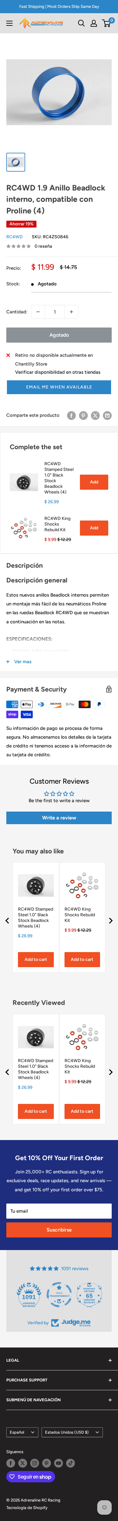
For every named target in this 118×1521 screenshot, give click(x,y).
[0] (106, 23)
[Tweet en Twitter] (95, 415)
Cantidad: (16, 312)
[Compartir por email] (107, 415)
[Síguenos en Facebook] (10, 1463)
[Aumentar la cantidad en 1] (71, 311)
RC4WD (14, 237)
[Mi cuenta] (94, 23)
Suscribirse (59, 1230)
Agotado (59, 335)
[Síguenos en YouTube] (58, 1463)
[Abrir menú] (9, 23)
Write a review (59, 818)
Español (17, 1432)
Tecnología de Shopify (27, 1507)
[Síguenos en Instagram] (34, 1463)
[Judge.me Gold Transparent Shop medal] (59, 1294)
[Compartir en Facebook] (71, 415)
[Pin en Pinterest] (83, 415)
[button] (59, 387)
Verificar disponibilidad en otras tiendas (57, 372)
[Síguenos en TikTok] (70, 1463)
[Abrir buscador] (81, 23)
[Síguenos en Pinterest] (46, 1463)
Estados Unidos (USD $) (67, 1432)
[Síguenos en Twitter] (22, 1463)
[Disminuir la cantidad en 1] (38, 311)
